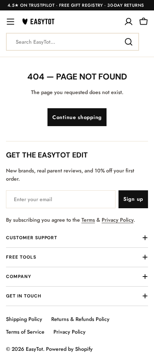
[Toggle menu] (10, 21)
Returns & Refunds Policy (80, 319)
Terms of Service (25, 332)
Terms (88, 220)
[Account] (128, 21)
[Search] (128, 41)
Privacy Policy (117, 220)
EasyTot (34, 349)
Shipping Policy (24, 319)
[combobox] (72, 42)
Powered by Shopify (69, 349)
